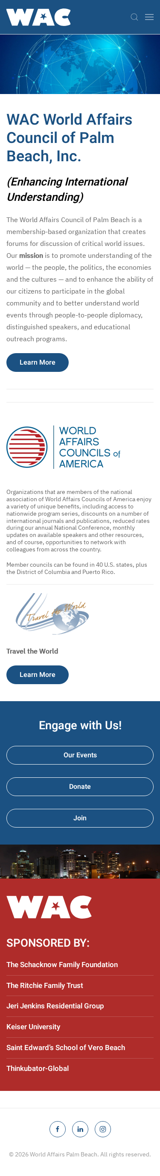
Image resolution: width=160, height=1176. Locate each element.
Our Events (80, 755)
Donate (80, 787)
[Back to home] (38, 17)
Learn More (37, 362)
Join (80, 818)
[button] (134, 17)
